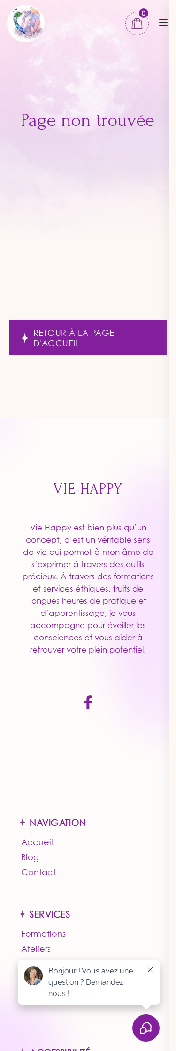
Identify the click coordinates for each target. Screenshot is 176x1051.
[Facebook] (88, 703)
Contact (38, 872)
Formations (43, 933)
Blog (30, 857)
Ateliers (36, 948)
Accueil (37, 842)
